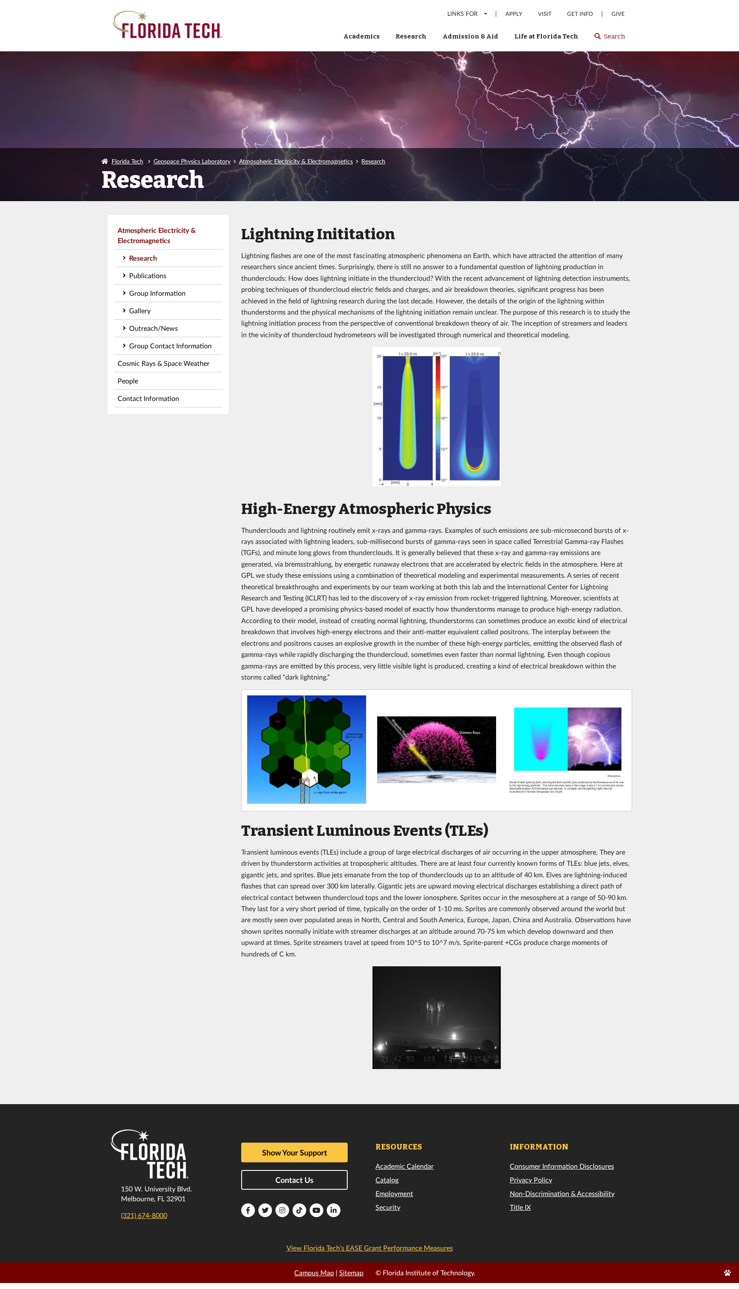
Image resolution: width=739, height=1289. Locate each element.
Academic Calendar (404, 1166)
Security (387, 1207)
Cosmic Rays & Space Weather (164, 363)
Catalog (387, 1180)
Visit (545, 14)
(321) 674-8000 (144, 1215)
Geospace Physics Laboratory (192, 161)
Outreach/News (153, 328)
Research (411, 36)
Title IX (520, 1207)
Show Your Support (294, 1152)
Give (618, 14)
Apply (513, 14)
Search (609, 39)
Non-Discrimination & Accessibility (562, 1193)
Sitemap (351, 1272)
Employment (394, 1193)
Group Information (157, 293)
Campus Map (314, 1272)
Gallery (140, 310)
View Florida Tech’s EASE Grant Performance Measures (370, 1248)
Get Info (580, 14)
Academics (361, 36)
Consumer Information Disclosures (562, 1166)
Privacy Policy (531, 1180)
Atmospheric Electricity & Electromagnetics (296, 161)
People (128, 381)
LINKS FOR (462, 13)
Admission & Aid (470, 36)
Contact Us (294, 1180)
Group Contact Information (170, 346)
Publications (147, 275)
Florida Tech (127, 161)
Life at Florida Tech (546, 36)
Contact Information (148, 398)
